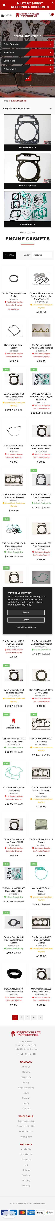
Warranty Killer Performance (31, 1204)
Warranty (26, 1186)
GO (27, 78)
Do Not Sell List (26, 1131)
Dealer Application (26, 1121)
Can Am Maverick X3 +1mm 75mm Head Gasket (41, 791)
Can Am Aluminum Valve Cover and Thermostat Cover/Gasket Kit (41, 296)
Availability (26, 1149)
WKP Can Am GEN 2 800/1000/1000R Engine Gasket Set (41, 397)
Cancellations (26, 1154)
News (26, 1093)
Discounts (26, 1159)
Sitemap (26, 1108)
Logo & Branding (26, 1088)
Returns (26, 1170)
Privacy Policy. (24, 605)
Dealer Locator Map (26, 1126)
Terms (26, 1103)
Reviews (26, 1098)
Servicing (26, 1175)
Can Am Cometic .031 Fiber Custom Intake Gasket (14, 940)
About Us (26, 1067)
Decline (26, 620)
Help (26, 1165)
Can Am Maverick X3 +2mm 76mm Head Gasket (41, 940)
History (26, 1082)
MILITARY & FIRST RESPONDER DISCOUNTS (30, 5)
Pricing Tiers (26, 1137)
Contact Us (26, 1077)
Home (5, 101)
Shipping (26, 1180)
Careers (26, 1072)
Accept (26, 612)
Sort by (27, 255)
